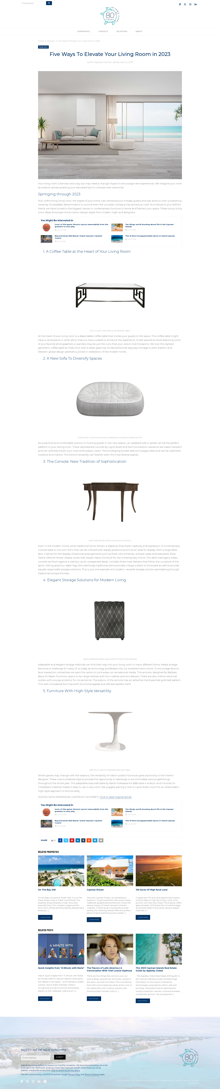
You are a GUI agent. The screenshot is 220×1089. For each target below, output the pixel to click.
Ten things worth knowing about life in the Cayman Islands (149, 225)
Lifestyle (103, 31)
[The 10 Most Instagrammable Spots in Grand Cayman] (117, 239)
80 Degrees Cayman (101, 62)
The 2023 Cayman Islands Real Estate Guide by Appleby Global (156, 969)
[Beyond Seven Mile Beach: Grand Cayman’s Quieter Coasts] (46, 239)
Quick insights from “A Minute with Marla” (61, 968)
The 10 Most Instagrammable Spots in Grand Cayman (150, 236)
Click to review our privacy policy (65, 1070)
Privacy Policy (74, 1074)
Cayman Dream (95, 890)
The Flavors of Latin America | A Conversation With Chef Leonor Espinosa (109, 969)
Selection (121, 31)
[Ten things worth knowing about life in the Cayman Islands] (117, 227)
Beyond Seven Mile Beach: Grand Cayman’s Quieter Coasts (78, 237)
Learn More (45, 917)
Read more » (45, 999)
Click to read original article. (116, 797)
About (139, 31)
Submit (60, 1057)
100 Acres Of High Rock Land (151, 890)
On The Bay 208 (47, 890)
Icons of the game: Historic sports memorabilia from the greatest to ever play (81, 225)
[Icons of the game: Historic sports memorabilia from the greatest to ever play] (46, 227)
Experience (83, 31)
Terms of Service (92, 1074)
